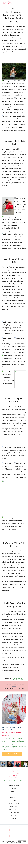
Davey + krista (23, 841)
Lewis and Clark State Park (10, 149)
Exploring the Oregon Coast (10, 670)
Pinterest (12, 650)
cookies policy (11, 841)
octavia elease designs (17, 842)
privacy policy (5, 841)
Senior (14, 8)
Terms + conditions (22, 840)
